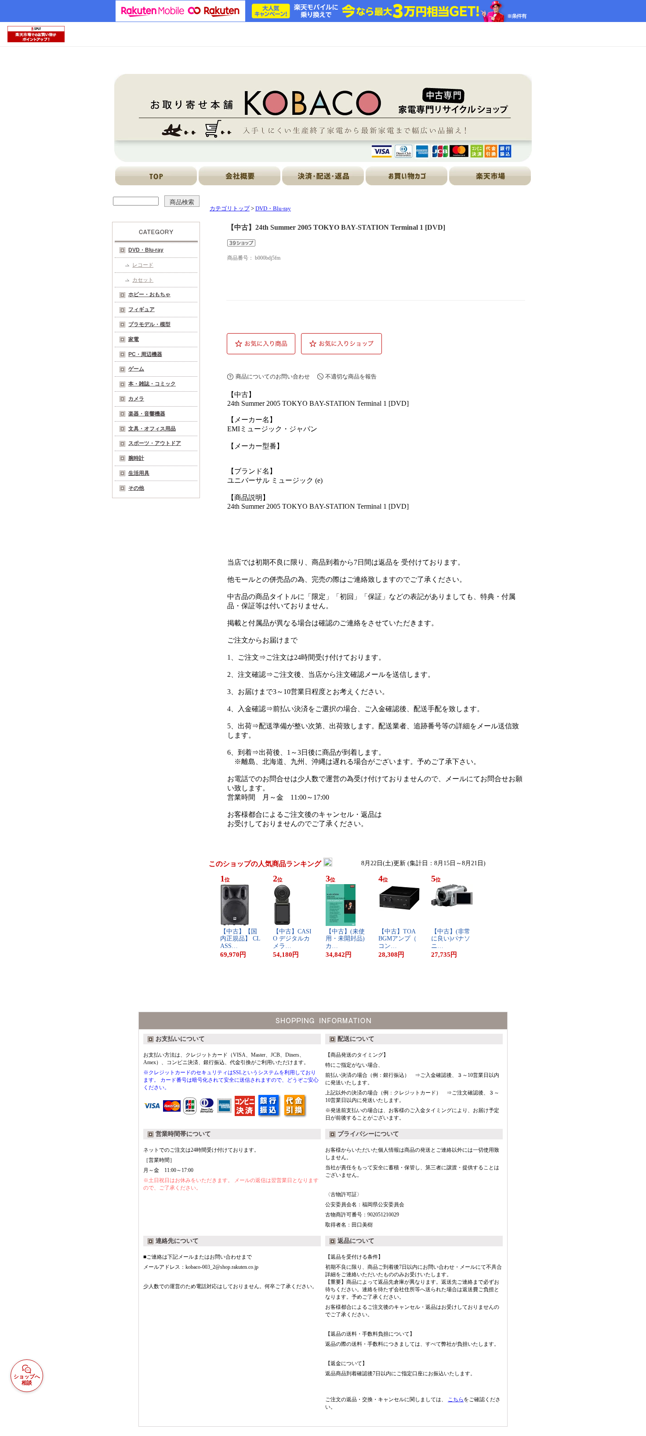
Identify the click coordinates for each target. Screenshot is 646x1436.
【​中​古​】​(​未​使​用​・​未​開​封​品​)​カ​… (345, 939)
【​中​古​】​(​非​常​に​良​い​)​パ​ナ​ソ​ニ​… (450, 939)
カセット (142, 280)
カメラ (136, 399)
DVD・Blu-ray (145, 250)
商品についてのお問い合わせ (273, 376)
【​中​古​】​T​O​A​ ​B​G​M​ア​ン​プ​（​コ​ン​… (397, 939)
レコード (142, 265)
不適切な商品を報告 (351, 376)
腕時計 (136, 458)
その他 (136, 488)
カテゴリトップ (230, 209)
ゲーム (136, 369)
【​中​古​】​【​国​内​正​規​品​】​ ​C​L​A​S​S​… (240, 939)
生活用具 (138, 473)
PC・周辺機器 (145, 354)
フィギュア (141, 309)
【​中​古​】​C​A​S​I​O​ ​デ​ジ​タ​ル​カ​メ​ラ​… (292, 939)
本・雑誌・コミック (152, 384)
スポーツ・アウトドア (154, 443)
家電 (133, 339)
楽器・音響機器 (146, 414)
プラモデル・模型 (149, 324)
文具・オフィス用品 (152, 429)
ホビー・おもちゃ (149, 294)
